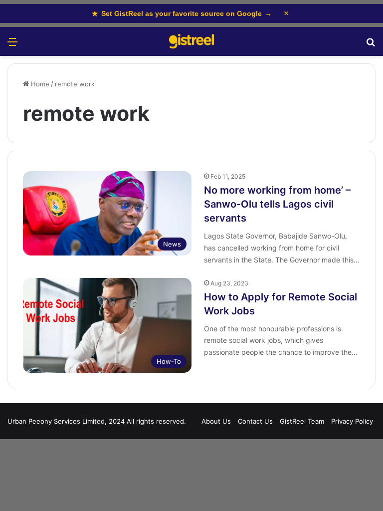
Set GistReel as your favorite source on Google (182, 13)
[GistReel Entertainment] (191, 41)
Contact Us (255, 421)
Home (39, 84)
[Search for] (371, 45)
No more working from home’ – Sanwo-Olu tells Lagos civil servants (277, 204)
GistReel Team (302, 421)
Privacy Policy (352, 421)
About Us (216, 421)
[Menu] (12, 45)
